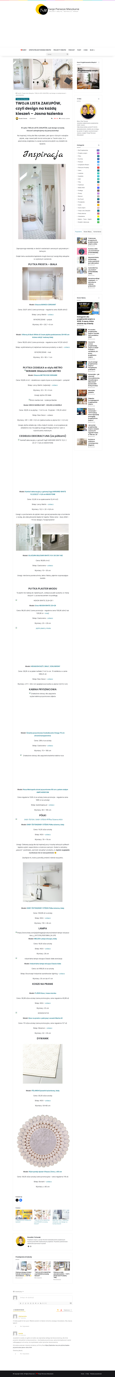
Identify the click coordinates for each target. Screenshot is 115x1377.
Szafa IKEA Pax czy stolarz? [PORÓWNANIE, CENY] (93, 270)
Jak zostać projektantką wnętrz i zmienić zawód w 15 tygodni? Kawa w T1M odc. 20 (93, 429)
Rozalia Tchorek (23, 118)
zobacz (51, 314)
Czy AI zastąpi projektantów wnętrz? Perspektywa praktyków (92, 365)
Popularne (78, 231)
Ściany (80, 193)
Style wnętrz (81, 207)
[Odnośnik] (40, 1303)
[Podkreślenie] (25, 1303)
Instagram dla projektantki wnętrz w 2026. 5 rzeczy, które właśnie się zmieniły (86, 320)
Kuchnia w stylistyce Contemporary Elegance (93, 442)
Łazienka (80, 173)
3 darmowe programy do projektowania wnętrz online (93, 241)
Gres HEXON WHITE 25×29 (45, 605)
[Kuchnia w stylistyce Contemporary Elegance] (82, 442)
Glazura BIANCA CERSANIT (45, 305)
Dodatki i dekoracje (83, 222)
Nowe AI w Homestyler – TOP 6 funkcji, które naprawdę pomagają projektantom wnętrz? (93, 414)
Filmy (79, 50)
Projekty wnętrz (60, 50)
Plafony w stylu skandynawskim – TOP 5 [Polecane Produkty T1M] (61, 1274)
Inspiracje (81, 184)
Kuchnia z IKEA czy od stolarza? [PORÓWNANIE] (93, 250)
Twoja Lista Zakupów (28, 93)
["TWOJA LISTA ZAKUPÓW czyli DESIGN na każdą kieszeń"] (43, 1266)
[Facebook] (28, 1246)
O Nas (86, 50)
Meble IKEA (81, 187)
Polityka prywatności (96, 1373)
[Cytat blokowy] (35, 1303)
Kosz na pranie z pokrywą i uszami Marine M (45, 1018)
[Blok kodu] (38, 1303)
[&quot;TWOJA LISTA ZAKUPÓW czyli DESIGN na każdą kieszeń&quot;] (42, 1214)
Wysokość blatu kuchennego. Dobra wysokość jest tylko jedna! (93, 260)
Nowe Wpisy (88, 231)
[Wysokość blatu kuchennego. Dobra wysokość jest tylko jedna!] (82, 260)
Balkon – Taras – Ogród (84, 219)
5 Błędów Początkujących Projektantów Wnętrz (93, 401)
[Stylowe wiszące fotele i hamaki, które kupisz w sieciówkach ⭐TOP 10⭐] (24, 1266)
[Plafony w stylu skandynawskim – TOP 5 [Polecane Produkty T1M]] (62, 1266)
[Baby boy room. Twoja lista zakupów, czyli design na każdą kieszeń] (61, 1214)
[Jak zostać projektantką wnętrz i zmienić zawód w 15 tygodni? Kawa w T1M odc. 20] (82, 427)
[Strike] (28, 1303)
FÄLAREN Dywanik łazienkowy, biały (45, 1091)
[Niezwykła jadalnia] (82, 393)
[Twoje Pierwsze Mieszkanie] (57, 9)
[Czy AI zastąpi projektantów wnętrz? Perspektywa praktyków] (82, 364)
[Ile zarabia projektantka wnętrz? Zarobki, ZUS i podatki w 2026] (82, 332)
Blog (92, 50)
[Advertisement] (57, 31)
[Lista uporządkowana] (30, 1303)
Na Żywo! (81, 199)
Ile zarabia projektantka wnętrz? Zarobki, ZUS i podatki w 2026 (93, 333)
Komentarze (97, 231)
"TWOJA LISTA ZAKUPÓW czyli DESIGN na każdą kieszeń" (42, 1221)
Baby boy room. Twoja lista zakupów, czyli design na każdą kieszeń (60, 1221)
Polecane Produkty (83, 167)
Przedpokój (81, 202)
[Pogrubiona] (20, 1303)
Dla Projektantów (83, 150)
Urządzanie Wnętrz (83, 164)
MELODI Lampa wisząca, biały (45, 939)
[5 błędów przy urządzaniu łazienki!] (24, 1214)
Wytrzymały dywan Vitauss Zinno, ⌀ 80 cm (45, 1172)
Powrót (19, 93)
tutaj (46, 613)
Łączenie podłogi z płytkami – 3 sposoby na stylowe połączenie (93, 282)
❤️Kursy (23, 50)
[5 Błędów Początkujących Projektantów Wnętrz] (82, 401)
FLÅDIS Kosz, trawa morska (45, 993)
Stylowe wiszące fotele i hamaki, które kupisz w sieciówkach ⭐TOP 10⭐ (24, 1274)
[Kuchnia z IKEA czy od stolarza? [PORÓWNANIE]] (82, 251)
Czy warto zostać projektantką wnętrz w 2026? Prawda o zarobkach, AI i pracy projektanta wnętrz (93, 349)
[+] (46, 1303)
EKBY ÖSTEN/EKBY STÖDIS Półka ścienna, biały (45, 825)
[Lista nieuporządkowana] (33, 1303)
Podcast (72, 50)
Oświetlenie (81, 216)
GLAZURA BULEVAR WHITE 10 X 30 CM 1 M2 (45, 555)
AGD (79, 179)
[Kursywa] (23, 1303)
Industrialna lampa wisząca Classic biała (45, 964)
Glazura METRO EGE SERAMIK (45, 375)
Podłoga (80, 190)
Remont (80, 196)
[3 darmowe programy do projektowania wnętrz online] (82, 240)
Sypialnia (80, 176)
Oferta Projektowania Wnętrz (40, 50)
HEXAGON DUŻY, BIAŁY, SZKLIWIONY (45, 666)
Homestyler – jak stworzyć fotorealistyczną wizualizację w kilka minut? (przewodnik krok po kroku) (93, 380)
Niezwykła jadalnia (91, 391)
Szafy (79, 205)
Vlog (79, 182)
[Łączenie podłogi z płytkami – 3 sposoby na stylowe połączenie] (82, 281)
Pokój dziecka (82, 213)
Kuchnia (80, 159)
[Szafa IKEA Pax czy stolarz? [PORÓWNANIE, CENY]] (82, 270)
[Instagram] (31, 1246)
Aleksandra (23, 1316)
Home (82, 1373)
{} (43, 1303)
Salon (79, 170)
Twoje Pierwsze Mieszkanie (45, 1373)
